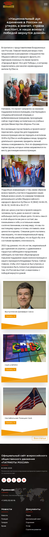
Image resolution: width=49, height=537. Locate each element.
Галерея (4, 522)
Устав (28, 526)
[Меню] (46, 4)
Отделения (30, 522)
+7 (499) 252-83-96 (8, 500)
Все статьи (40, 438)
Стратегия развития (33, 529)
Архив (3, 526)
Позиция (4, 519)
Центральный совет (33, 519)
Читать (9, 316)
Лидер (28, 515)
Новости (4, 515)
